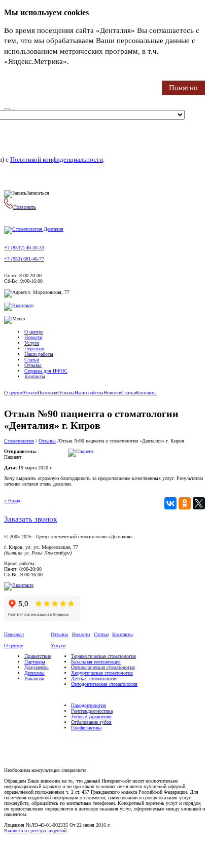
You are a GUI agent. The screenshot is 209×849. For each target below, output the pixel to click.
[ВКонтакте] (170, 503)
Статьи (31, 359)
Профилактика (86, 727)
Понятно (183, 88)
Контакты (34, 376)
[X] (199, 503)
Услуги (31, 343)
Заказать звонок (30, 519)
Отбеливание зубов (91, 722)
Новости (33, 337)
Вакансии (34, 678)
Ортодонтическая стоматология (104, 684)
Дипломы (34, 673)
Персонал (34, 348)
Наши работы (38, 354)
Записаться (37, 193)
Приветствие (37, 656)
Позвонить (24, 207)
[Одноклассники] (185, 503)
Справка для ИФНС (45, 371)
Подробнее (89, 61)
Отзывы (33, 365)
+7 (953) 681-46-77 (24, 259)
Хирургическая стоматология (102, 673)
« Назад (12, 500)
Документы (36, 667)
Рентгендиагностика (92, 711)
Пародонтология (88, 705)
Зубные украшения (91, 716)
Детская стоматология (94, 678)
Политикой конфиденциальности (56, 159)
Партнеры (34, 662)
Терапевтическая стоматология (103, 656)
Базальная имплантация (96, 662)
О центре (33, 332)
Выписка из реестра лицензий (35, 830)
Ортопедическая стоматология (103, 667)
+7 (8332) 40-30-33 (24, 247)
